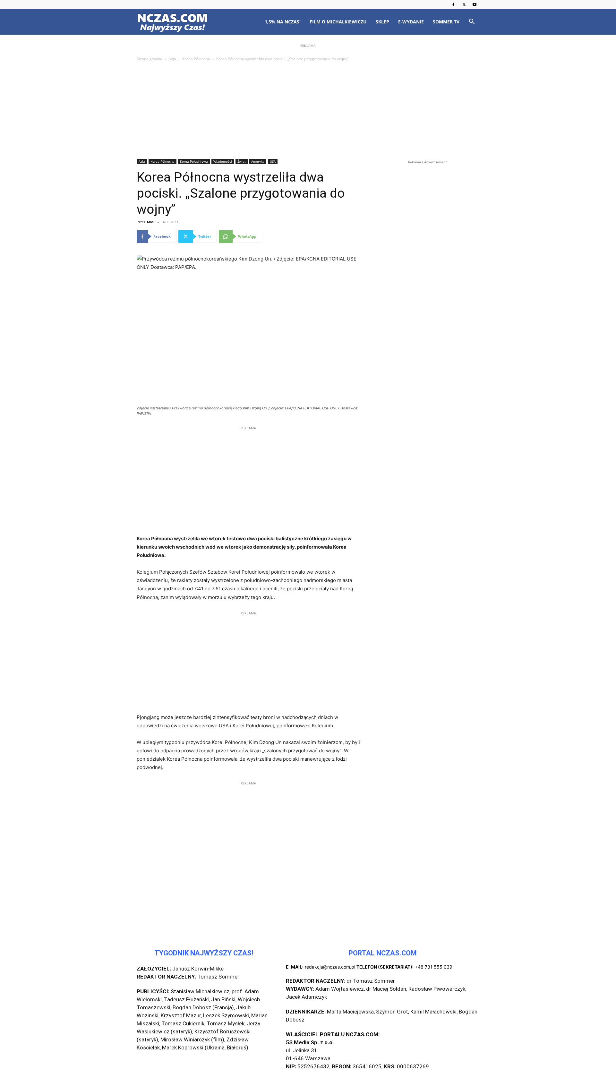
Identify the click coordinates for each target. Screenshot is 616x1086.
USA (273, 161)
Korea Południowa (194, 161)
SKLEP (382, 22)
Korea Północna (196, 59)
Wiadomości (222, 161)
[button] (471, 22)
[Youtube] (474, 4)
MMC (151, 221)
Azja (172, 59)
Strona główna (149, 59)
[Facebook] (453, 4)
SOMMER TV (446, 22)
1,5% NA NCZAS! (283, 22)
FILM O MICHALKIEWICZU (338, 22)
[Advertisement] (308, 111)
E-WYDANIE (411, 22)
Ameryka (257, 161)
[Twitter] (464, 4)
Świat (241, 161)
